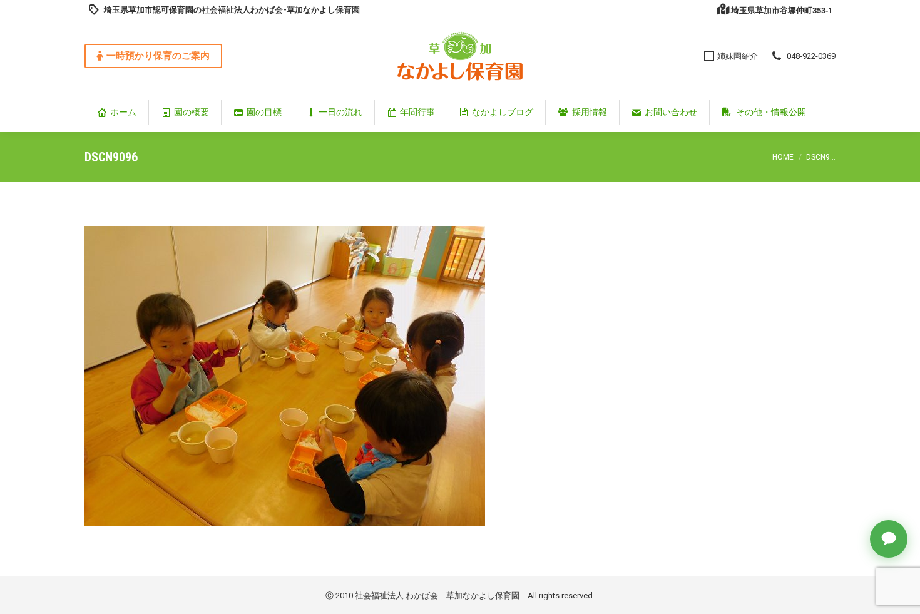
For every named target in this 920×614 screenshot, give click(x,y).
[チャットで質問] (888, 539)
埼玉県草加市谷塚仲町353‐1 (781, 10)
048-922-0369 (811, 56)
